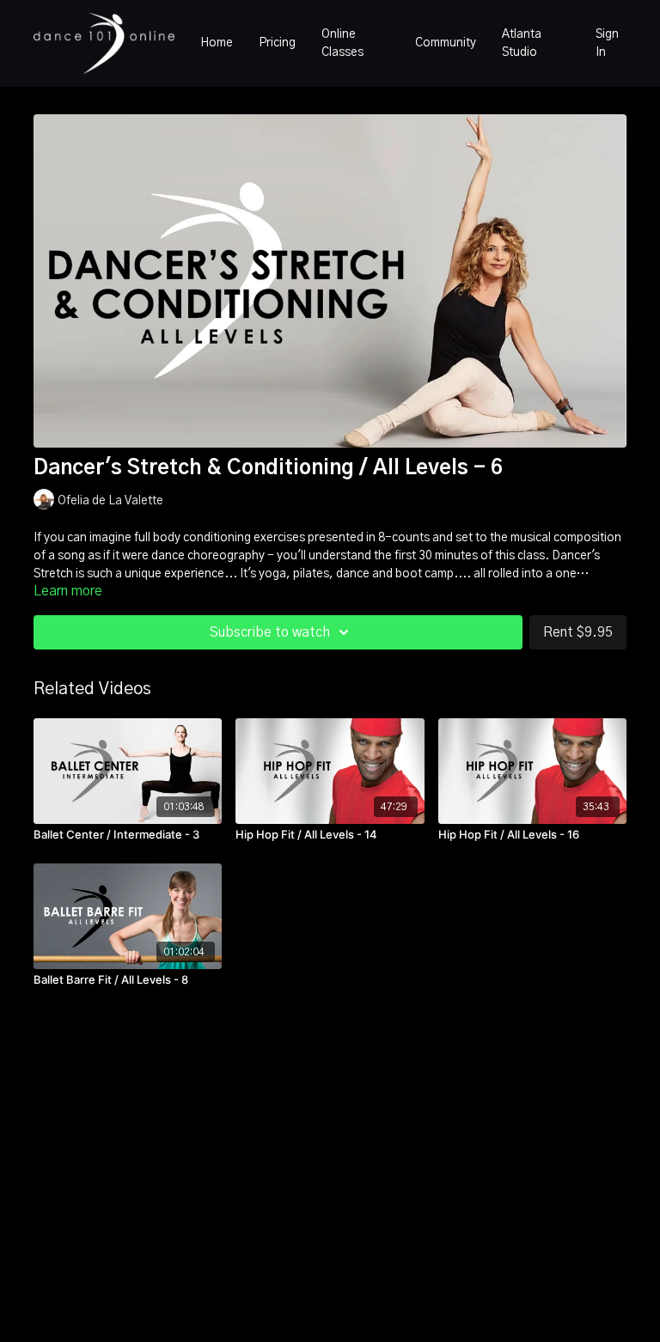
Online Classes (342, 43)
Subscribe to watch (270, 632)
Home (216, 43)
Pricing (277, 43)
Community (445, 43)
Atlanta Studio (521, 43)
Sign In (607, 43)
